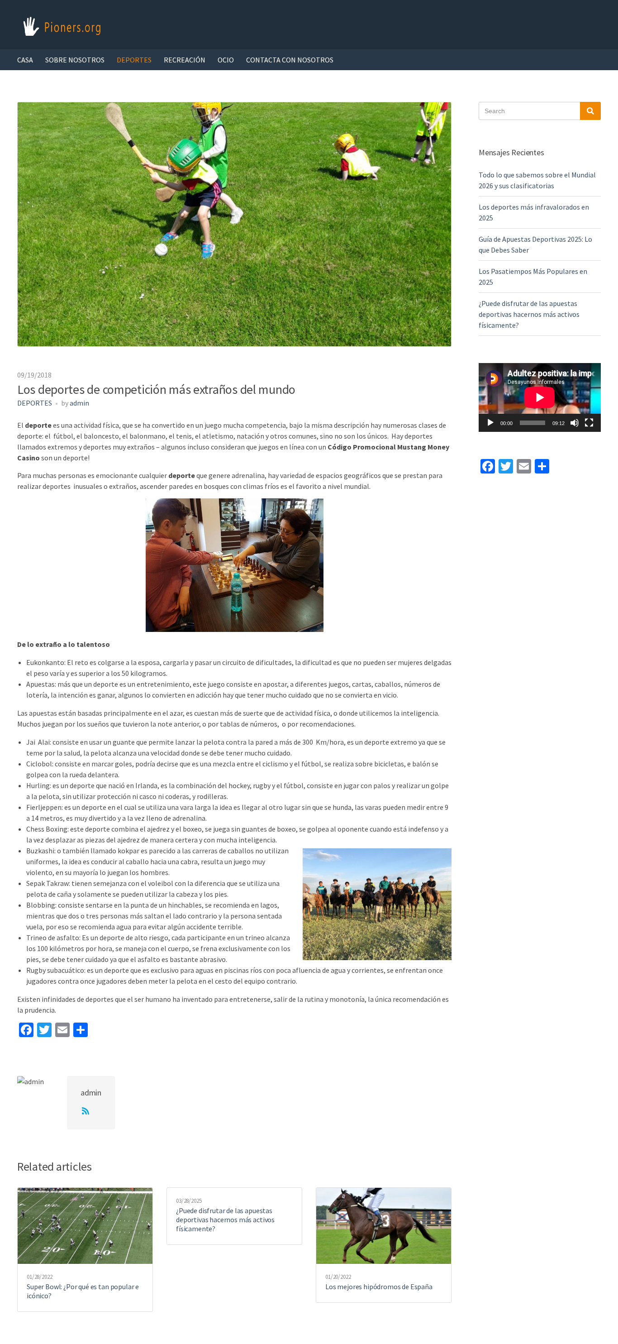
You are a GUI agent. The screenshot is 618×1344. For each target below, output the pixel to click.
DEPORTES (134, 59)
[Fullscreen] (589, 422)
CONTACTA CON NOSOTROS (289, 59)
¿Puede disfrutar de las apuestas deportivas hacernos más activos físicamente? (225, 1219)
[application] (540, 397)
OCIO (226, 59)
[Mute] (574, 422)
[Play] (490, 422)
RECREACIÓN (184, 59)
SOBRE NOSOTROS (75, 59)
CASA (25, 59)
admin (79, 402)
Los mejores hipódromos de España (379, 1286)
